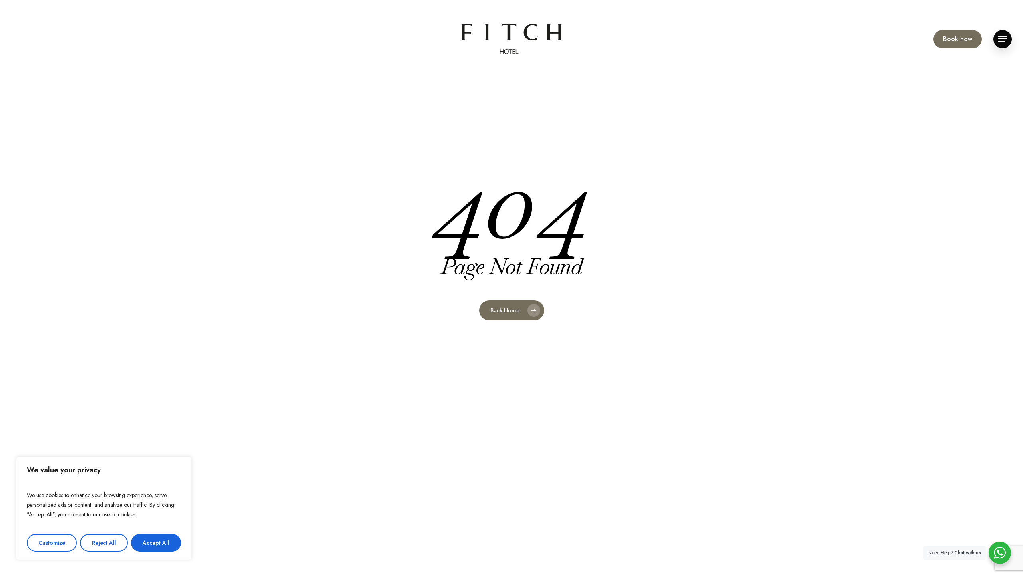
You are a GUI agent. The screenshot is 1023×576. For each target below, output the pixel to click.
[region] (104, 508)
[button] (1002, 39)
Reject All (104, 543)
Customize (51, 543)
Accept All (156, 543)
